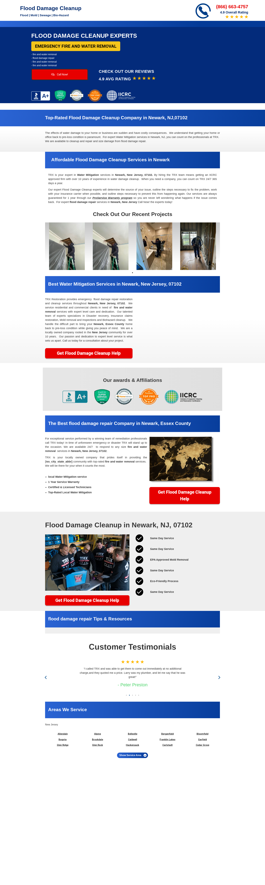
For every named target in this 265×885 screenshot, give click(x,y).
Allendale (63, 733)
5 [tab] (138, 695)
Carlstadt (167, 745)
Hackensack (132, 745)
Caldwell (132, 739)
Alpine (97, 733)
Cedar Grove (202, 745)
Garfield (202, 739)
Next (219, 677)
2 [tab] (129, 695)
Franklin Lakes (167, 739)
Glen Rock (97, 745)
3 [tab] (132, 695)
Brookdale (97, 739)
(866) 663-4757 (232, 6)
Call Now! (62, 74)
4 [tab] (135, 695)
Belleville (132, 733)
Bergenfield (167, 733)
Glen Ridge (62, 745)
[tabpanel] (67, 246)
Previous (46, 677)
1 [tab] (132, 272)
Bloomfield (202, 733)
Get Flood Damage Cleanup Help (89, 353)
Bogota (63, 739)
